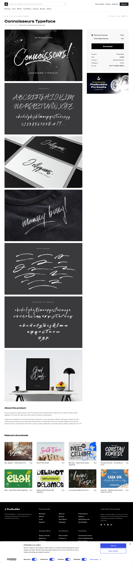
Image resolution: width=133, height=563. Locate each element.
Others (49, 9)
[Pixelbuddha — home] (6, 4)
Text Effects (27, 9)
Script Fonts (41, 25)
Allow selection (113, 551)
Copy (112, 16)
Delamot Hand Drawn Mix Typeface (45, 491)
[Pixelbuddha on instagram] (111, 524)
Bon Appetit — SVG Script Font (15, 463)
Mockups (7, 9)
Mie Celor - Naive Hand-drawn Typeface (79, 464)
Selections (42, 538)
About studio (63, 535)
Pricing (107, 4)
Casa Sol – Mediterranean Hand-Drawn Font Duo (112, 491)
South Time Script (43, 463)
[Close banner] (130, 544)
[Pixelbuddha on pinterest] (104, 524)
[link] (38, 471)
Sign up (124, 4)
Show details (94, 559)
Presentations (83, 513)
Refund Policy (83, 541)
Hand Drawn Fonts (32, 25)
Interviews (42, 541)
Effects (19, 9)
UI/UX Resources (83, 519)
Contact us (62, 538)
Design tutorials (44, 535)
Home (6, 16)
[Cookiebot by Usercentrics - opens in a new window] (12, 559)
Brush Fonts (23, 25)
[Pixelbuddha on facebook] (108, 524)
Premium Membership (85, 538)
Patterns (81, 516)
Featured (115, 4)
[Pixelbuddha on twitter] (101, 524)
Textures (36, 9)
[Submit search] (65, 4)
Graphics (42, 522)
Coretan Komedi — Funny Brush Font (112, 464)
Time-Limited (99, 4)
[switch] (52, 559)
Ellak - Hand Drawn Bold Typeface (16, 490)
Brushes (42, 9)
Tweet (119, 16)
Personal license (118, 60)
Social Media (82, 522)
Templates (62, 522)
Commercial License (85, 535)
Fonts (14, 9)
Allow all (113, 545)
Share (126, 16)
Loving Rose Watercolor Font (79, 490)
